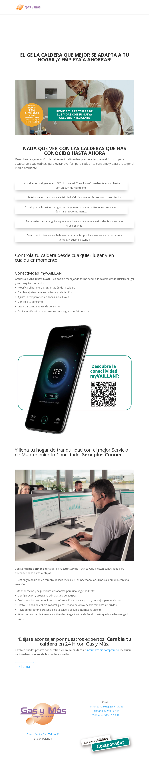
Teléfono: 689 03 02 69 (106, 711)
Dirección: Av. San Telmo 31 (43, 734)
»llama (24, 666)
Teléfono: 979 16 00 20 (106, 715)
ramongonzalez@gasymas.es (106, 706)
